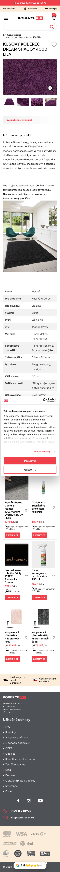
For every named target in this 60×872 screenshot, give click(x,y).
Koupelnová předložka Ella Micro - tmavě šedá (40, 637)
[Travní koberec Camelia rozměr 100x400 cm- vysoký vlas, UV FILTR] (16, 486)
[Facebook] (18, 800)
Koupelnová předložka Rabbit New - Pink (13, 637)
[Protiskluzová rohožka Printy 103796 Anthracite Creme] (16, 554)
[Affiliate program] (6, 853)
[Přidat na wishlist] (54, 44)
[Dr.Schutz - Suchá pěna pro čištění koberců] (43, 486)
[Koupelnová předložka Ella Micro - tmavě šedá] (43, 616)
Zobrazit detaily (42, 451)
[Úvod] (4, 35)
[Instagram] (28, 800)
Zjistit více (12, 535)
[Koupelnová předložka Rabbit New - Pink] (16, 616)
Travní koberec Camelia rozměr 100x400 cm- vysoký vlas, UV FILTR (14, 510)
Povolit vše (30, 460)
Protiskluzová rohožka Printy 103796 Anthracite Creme (13, 576)
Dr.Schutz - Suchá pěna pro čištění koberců (38, 507)
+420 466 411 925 (20, 810)
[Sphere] (45, 854)
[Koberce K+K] (30, 18)
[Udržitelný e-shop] (18, 853)
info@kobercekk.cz (22, 817)
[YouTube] (40, 800)
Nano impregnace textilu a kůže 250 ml (39, 574)
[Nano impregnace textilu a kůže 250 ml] (43, 554)
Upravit (28, 469)
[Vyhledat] (51, 26)
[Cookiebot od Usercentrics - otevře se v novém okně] (43, 400)
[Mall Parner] (31, 853)
